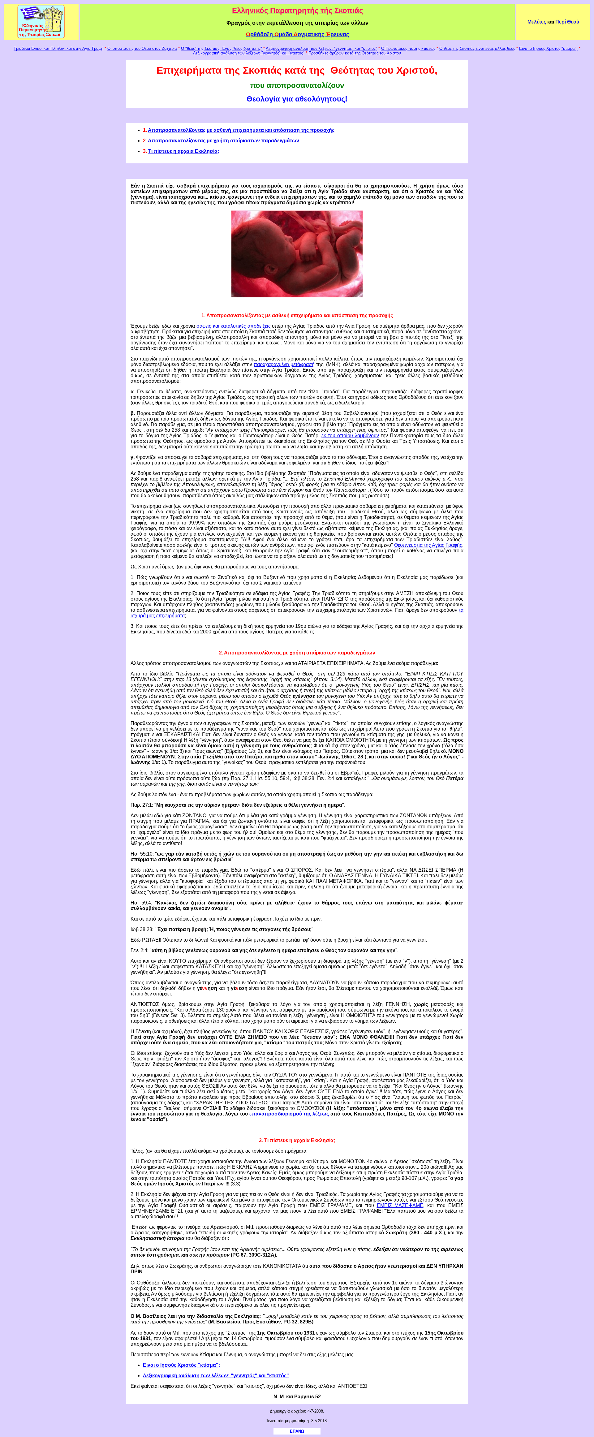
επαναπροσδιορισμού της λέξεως (289, 1113)
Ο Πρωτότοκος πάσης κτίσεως (408, 48)
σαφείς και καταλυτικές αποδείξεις (233, 326)
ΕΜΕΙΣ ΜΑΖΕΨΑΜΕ (400, 1205)
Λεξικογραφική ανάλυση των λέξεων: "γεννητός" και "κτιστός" (321, 48)
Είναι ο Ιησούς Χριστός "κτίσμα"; (548, 48)
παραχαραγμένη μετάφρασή (284, 364)
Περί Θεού (567, 21)
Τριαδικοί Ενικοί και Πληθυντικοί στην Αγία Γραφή (58, 48)
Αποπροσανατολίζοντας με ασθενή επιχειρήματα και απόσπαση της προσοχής (241, 130)
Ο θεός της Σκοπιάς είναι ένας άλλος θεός (477, 48)
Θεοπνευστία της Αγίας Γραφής (428, 545)
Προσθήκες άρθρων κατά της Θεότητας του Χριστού (354, 53)
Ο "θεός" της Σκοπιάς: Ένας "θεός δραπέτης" (221, 48)
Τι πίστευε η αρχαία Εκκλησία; (183, 151)
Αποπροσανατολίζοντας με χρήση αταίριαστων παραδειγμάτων (223, 140)
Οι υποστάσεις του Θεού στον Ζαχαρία (142, 48)
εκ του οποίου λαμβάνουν (350, 435)
